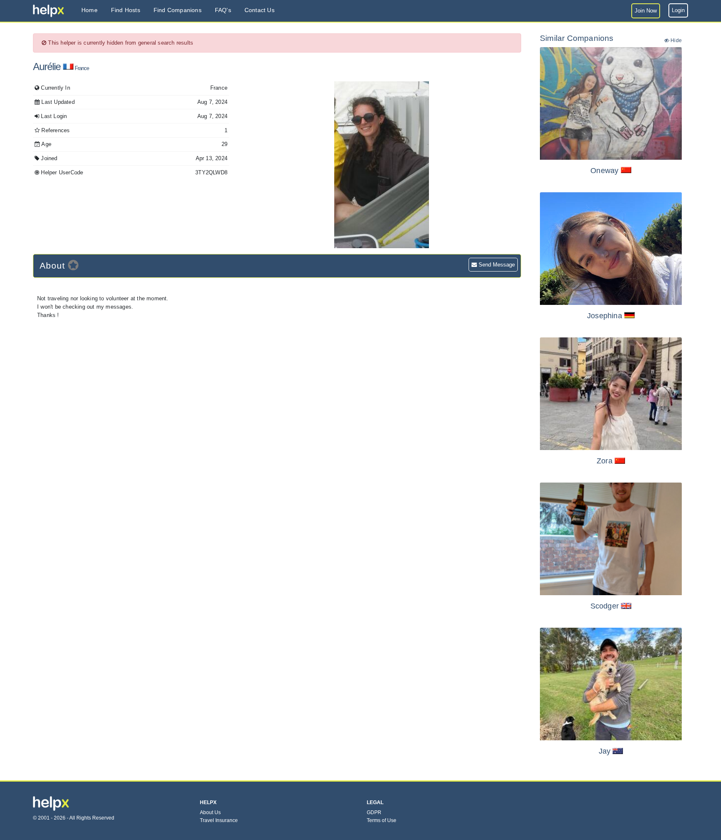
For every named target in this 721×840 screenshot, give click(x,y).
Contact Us (260, 10)
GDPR (374, 812)
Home (89, 10)
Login (678, 10)
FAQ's (223, 10)
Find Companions (178, 10)
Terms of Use (381, 820)
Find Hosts (125, 10)
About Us (210, 812)
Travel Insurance (219, 820)
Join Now (646, 11)
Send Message (496, 265)
